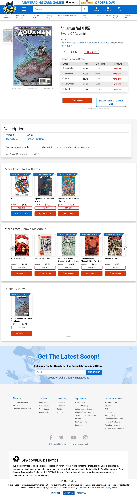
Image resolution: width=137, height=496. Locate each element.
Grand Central (44, 406)
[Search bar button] (84, 9)
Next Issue (47, 88)
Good (67, 89)
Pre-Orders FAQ (81, 422)
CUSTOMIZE (55, 493)
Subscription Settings (83, 409)
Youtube (60, 412)
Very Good (69, 84)
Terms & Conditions (112, 422)
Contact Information (20, 402)
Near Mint (69, 68)
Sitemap (108, 406)
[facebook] (50, 439)
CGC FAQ (108, 412)
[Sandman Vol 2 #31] (45, 245)
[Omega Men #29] (22, 245)
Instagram (61, 406)
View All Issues (32, 88)
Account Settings (82, 406)
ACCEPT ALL (68, 493)
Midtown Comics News (22, 409)
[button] (24, 9)
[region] (12, 248)
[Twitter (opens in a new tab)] (61, 439)
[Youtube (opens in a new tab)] (73, 439)
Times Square (44, 409)
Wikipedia (16, 405)
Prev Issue (17, 88)
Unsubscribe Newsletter (114, 419)
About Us (17, 398)
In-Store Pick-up (111, 403)
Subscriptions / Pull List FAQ (86, 415)
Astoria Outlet (44, 412)
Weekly (52, 377)
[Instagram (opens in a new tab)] (85, 439)
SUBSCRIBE (94, 372)
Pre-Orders (79, 425)
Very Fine (69, 73)
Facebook (61, 403)
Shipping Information (113, 425)
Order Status (80, 403)
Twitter (59, 409)
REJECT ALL (81, 493)
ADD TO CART (21, 214)
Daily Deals (66, 377)
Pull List (78, 419)
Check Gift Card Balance (84, 412)
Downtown (43, 403)
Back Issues (82, 377)
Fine (67, 78)
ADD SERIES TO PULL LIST (112, 102)
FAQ (106, 409)
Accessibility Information (114, 428)
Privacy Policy (110, 415)
